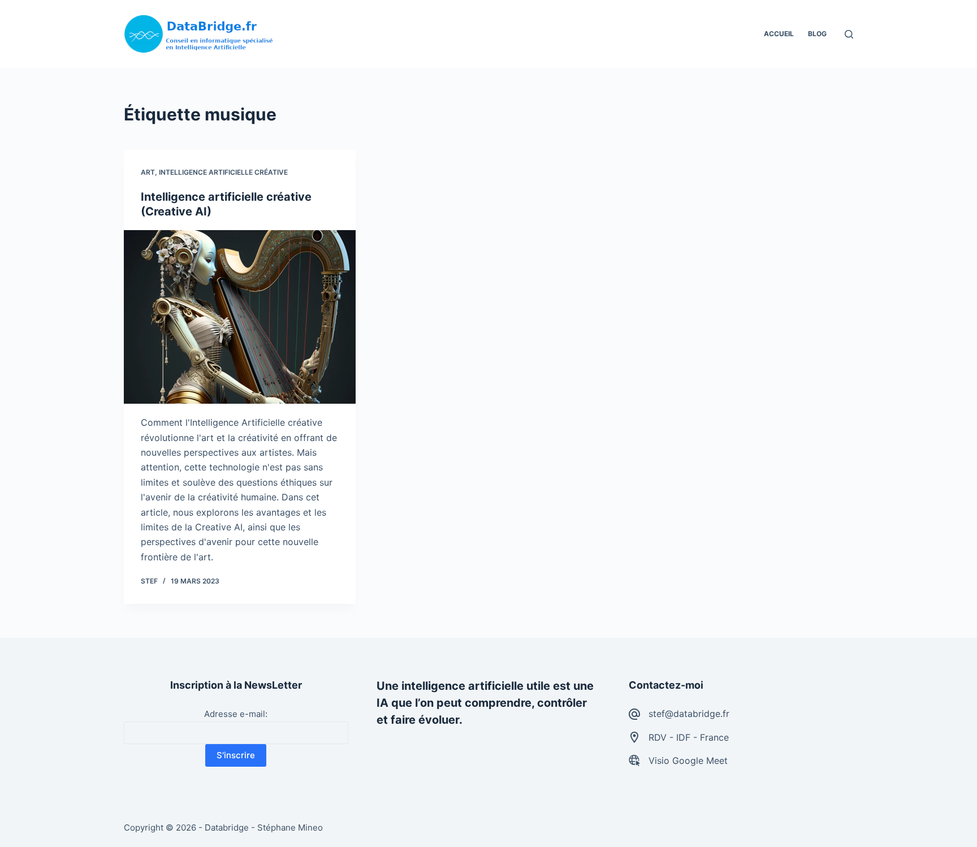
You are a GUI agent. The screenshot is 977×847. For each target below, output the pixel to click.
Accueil (779, 33)
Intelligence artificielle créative (223, 172)
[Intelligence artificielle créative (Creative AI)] (240, 317)
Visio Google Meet (688, 760)
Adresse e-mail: (235, 713)
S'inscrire (236, 755)
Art (148, 172)
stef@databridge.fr (689, 713)
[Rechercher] (849, 34)
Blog (817, 33)
